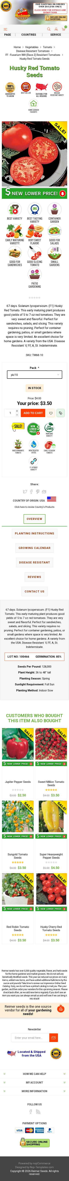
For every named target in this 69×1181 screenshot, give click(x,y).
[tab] (34, 519)
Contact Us (35, 591)
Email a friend (44, 492)
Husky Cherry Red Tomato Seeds (51, 928)
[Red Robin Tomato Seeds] (18, 889)
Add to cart (33, 413)
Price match (60, 413)
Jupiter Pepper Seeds (18, 782)
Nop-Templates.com (42, 1167)
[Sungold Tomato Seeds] (18, 816)
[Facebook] (31, 1112)
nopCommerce (41, 1163)
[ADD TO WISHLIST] (51, 413)
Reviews (34, 577)
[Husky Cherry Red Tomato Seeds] (51, 889)
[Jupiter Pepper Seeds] (18, 744)
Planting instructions (34, 533)
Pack (33, 368)
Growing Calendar (35, 548)
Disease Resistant (34, 562)
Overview (34, 519)
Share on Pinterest (38, 492)
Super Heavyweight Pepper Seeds (51, 856)
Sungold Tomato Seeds (18, 856)
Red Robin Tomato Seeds (18, 928)
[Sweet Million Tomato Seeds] (51, 744)
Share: (34, 484)
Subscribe (53, 1037)
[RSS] (38, 1112)
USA (42, 500)
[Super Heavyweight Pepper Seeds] (51, 816)
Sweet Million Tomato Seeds (51, 783)
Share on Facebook (31, 492)
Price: (31, 398)
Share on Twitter (25, 492)
